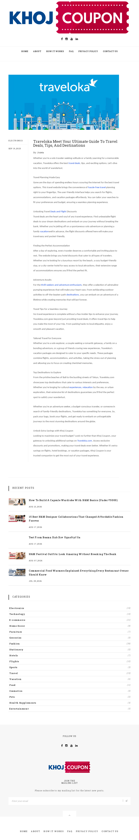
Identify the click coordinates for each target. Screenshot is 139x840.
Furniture (70, 631)
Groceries (70, 637)
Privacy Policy (88, 51)
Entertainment (70, 708)
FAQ (71, 51)
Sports (70, 667)
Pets (70, 696)
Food (70, 685)
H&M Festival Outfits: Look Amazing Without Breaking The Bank (72, 554)
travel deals (74, 163)
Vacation (70, 679)
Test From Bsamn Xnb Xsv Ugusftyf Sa (54, 537)
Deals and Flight (58, 211)
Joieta (40, 152)
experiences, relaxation (81, 387)
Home (24, 51)
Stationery (70, 649)
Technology (70, 614)
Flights (70, 661)
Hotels (70, 655)
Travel (70, 673)
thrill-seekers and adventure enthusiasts (61, 285)
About (37, 51)
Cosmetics (70, 690)
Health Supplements (70, 702)
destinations (72, 295)
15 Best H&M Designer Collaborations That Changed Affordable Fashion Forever (76, 518)
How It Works (55, 51)
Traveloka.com (84, 441)
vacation (44, 231)
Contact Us (110, 51)
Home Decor (70, 625)
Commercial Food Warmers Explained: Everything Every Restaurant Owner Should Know (79, 572)
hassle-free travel (97, 187)
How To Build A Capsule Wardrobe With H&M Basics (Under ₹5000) (73, 500)
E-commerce (70, 619)
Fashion (70, 643)
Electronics (15, 140)
